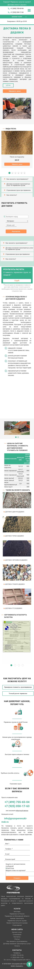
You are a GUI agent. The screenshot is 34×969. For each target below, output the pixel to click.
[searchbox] (17, 216)
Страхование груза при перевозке (19, 190)
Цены (8, 85)
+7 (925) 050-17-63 (17, 12)
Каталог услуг (17, 932)
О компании (17, 934)
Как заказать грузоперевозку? (17, 179)
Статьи (17, 939)
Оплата (17, 946)
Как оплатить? (12, 195)
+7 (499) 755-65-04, (17, 955)
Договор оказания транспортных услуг (17, 943)
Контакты (17, 937)
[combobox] (17, 216)
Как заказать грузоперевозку (17, 941)
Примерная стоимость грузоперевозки (18, 687)
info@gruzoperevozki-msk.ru (20, 960)
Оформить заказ (15, 91)
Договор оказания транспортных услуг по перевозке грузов (18, 184)
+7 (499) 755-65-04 (17, 8)
